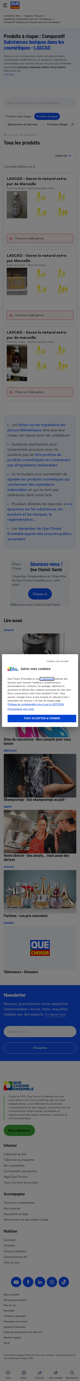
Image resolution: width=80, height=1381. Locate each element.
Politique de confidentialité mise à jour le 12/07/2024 (36, 704)
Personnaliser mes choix (21, 709)
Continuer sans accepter (57, 661)
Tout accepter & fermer (42, 718)
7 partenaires (47, 678)
